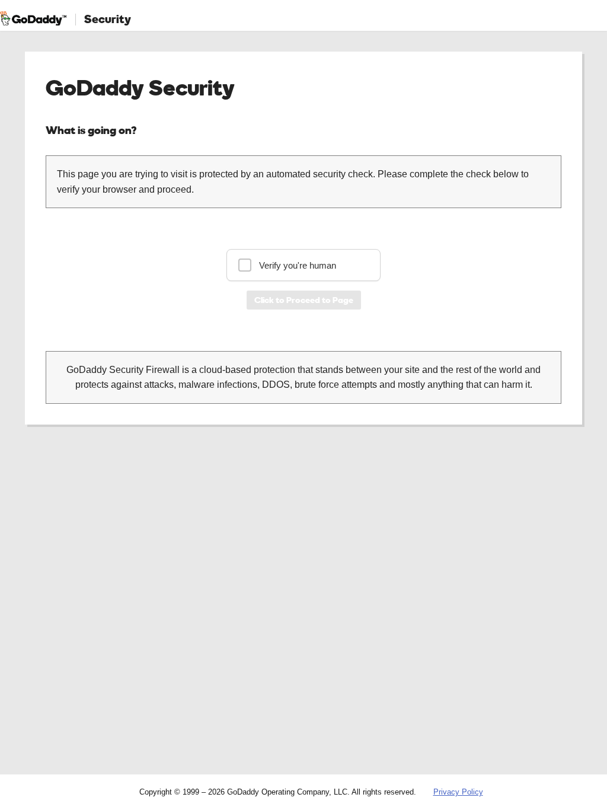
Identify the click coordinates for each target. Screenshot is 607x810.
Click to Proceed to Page (303, 299)
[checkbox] (303, 265)
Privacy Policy (458, 791)
